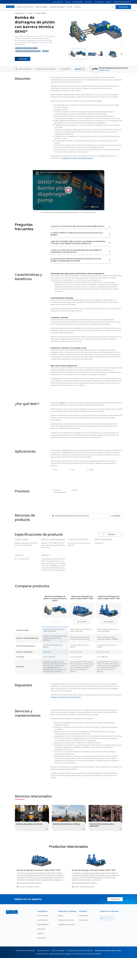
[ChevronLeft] (16, 69)
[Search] (112, 7)
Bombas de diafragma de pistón (26, 48)
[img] (78, 54)
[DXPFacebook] (112, 918)
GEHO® (62, 403)
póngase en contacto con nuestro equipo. (78, 158)
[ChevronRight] (83, 69)
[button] (130, 2)
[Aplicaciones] (80, 67)
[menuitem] (58, 2)
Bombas (45, 51)
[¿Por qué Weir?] (65, 67)
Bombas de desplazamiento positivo (28, 51)
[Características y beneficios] (45, 67)
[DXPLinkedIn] (102, 918)
